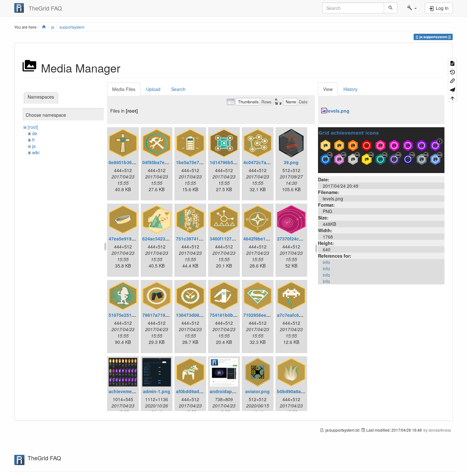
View (328, 89)
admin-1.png (156, 391)
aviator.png (257, 391)
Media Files (123, 89)
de (34, 133)
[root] (33, 127)
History (350, 89)
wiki (35, 152)
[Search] (390, 8)
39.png (291, 162)
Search (178, 89)
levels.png (338, 111)
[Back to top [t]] (452, 98)
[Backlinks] (452, 80)
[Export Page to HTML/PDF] (452, 89)
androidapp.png (227, 391)
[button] (412, 8)
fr (33, 139)
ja (52, 27)
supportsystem (72, 27)
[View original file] (381, 149)
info (326, 262)
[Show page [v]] (452, 63)
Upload (153, 89)
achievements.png (129, 391)
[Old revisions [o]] (452, 71)
